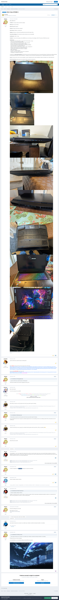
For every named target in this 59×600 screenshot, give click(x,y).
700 (6, 409)
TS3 (33, 396)
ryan (5, 521)
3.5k (6, 528)
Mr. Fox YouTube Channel (48, 503)
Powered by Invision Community (29, 595)
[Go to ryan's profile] (6, 524)
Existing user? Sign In (49, 1)
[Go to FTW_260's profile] (6, 481)
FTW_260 (5, 477)
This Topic (53, 4)
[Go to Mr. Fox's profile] (6, 455)
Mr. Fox (5, 451)
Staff (12, 6)
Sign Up (56, 1)
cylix (5, 401)
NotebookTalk (4, 1)
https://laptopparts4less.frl (18, 54)
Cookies (34, 593)
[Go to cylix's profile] (6, 405)
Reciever (5, 387)
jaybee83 (5, 358)
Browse (3, 4)
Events (6, 6)
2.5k (6, 366)
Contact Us (30, 593)
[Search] (57, 4)
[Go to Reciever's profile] (6, 390)
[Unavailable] (31, 76)
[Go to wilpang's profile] (3, 15)
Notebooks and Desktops (12, 15)
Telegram (31, 396)
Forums (2, 6)
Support (10, 4)
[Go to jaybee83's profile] (6, 362)
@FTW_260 (20, 468)
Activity (7, 4)
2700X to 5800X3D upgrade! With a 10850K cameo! (33, 397)
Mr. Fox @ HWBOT (54, 503)
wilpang (6, 14)
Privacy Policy (26, 593)
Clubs (9, 6)
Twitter (36, 396)
